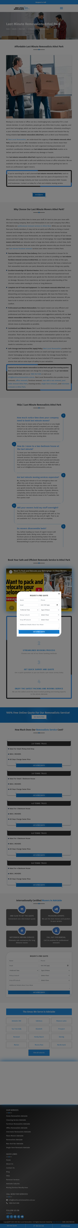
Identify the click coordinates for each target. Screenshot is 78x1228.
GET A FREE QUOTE (39, 632)
